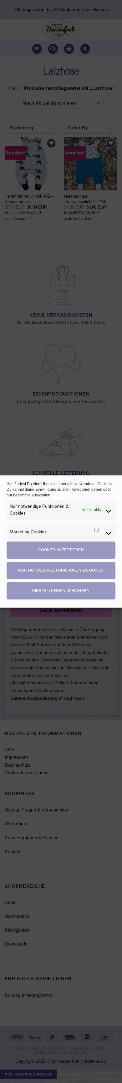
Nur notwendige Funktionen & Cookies (61, 570)
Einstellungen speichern (60, 590)
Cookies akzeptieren (61, 550)
